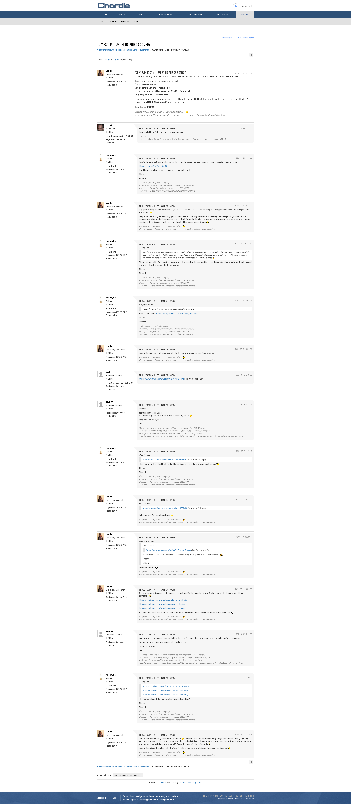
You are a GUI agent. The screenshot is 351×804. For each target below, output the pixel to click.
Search (113, 21)
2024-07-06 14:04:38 (243, 128)
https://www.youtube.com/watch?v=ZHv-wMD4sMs (161, 379)
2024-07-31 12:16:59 (244, 634)
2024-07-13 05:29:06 (243, 349)
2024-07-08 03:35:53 (243, 205)
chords (250, 799)
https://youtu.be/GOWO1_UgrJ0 (153, 166)
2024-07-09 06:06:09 (243, 300)
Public (165, 15)
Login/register (247, 6)
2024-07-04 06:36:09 (243, 73)
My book (195, 15)
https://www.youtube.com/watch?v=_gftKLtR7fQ (177, 313)
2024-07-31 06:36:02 (243, 499)
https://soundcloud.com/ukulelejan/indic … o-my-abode (163, 600)
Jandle (109, 71)
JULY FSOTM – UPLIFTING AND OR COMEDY (123, 44)
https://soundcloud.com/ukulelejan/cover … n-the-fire (162, 604)
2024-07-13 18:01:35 (244, 375)
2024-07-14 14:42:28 (244, 405)
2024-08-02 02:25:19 (243, 734)
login (108, 59)
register (116, 59)
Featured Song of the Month (136, 50)
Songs (122, 15)
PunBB (163, 783)
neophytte (111, 155)
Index (102, 21)
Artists (141, 15)
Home (105, 15)
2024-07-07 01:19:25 (244, 158)
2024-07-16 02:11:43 (244, 451)
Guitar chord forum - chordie (109, 50)
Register (125, 21)
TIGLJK (109, 402)
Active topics (227, 38)
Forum (244, 15)
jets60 (109, 125)
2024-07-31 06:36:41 (244, 537)
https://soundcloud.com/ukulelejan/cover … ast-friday (162, 608)
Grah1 (109, 372)
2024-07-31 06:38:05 (243, 589)
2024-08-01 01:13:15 (244, 677)
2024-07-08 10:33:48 (243, 244)
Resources (222, 15)
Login (136, 21)
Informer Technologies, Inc (190, 783)
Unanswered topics (245, 38)
